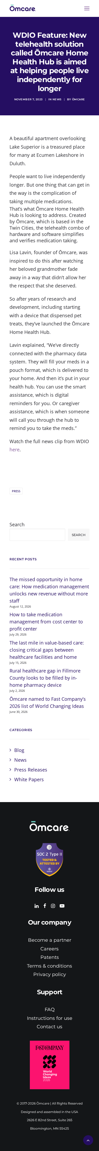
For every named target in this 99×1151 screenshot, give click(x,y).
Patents (49, 957)
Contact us (49, 1027)
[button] (87, 8)
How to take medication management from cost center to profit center (46, 621)
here (15, 449)
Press (16, 491)
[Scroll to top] (88, 1139)
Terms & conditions (49, 966)
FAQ (50, 1009)
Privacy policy (49, 974)
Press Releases (30, 769)
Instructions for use (49, 1018)
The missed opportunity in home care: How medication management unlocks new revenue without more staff (49, 590)
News (57, 99)
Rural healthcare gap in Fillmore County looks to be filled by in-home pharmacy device (45, 677)
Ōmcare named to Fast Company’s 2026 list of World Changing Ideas (48, 702)
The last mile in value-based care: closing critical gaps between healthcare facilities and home (47, 650)
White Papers (29, 779)
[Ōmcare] (27, 8)
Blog (19, 750)
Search (17, 524)
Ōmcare (78, 99)
